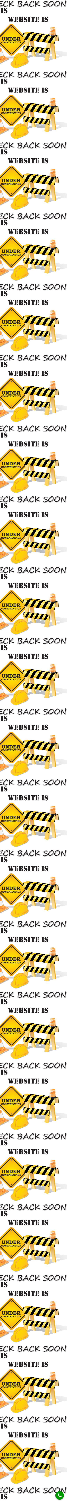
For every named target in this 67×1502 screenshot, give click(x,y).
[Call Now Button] (59, 1495)
